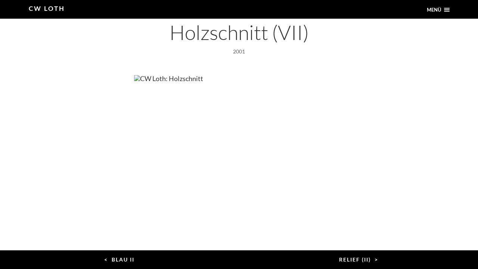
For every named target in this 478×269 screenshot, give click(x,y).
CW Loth (47, 8)
